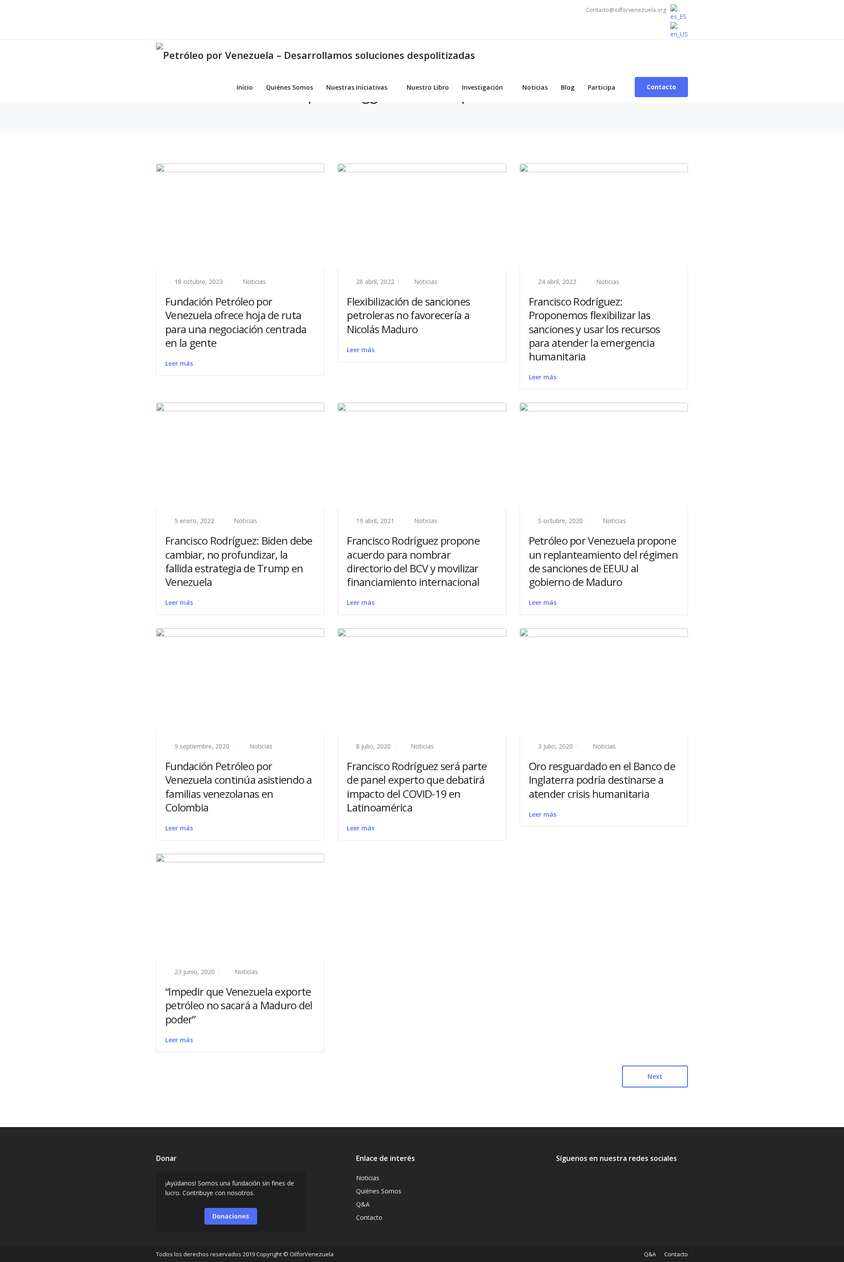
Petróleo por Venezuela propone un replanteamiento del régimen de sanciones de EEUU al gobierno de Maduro (603, 561)
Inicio (244, 87)
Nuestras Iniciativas (356, 87)
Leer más (179, 363)
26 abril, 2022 (375, 281)
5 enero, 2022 (194, 520)
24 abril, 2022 (557, 281)
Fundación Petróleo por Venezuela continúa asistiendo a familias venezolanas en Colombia (238, 787)
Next (655, 1076)
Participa (601, 87)
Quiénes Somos (289, 87)
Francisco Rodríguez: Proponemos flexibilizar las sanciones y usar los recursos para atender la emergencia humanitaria (594, 329)
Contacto (369, 1217)
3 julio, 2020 (555, 746)
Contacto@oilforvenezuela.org (626, 10)
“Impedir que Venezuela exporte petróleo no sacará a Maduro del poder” (239, 1005)
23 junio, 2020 (195, 971)
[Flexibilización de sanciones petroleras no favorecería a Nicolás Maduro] (422, 211)
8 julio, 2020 (373, 746)
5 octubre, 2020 (560, 520)
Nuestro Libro (428, 87)
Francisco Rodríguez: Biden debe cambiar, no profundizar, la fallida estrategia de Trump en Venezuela (239, 561)
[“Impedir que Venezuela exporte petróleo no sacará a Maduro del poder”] (240, 906)
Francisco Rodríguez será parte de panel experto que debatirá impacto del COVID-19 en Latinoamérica (417, 787)
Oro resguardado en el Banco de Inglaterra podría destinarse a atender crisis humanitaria (602, 779)
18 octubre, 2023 (199, 281)
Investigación (482, 87)
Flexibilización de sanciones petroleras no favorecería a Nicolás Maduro (408, 315)
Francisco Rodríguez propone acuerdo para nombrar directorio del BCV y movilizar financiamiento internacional (413, 561)
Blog (568, 87)
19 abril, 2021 (375, 520)
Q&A (363, 1204)
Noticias (535, 87)
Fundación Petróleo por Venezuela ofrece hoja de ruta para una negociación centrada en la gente (235, 322)
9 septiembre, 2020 (202, 746)
